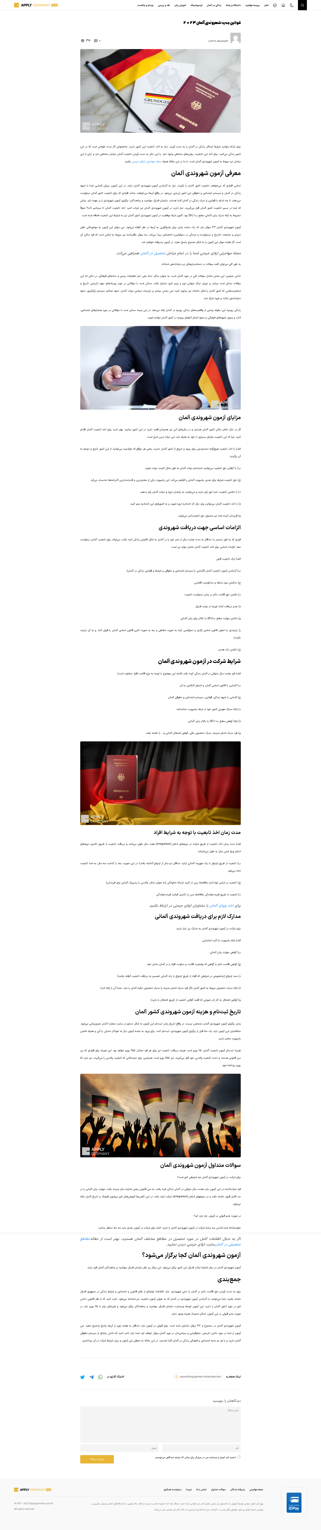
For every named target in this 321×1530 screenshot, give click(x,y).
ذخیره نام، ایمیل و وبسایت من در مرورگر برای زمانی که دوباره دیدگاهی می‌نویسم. (195, 1457)
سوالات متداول (218, 1489)
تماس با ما (201, 1489)
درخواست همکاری (172, 1489)
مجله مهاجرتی (256, 1489)
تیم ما (189, 1489)
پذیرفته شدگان (237, 1489)
